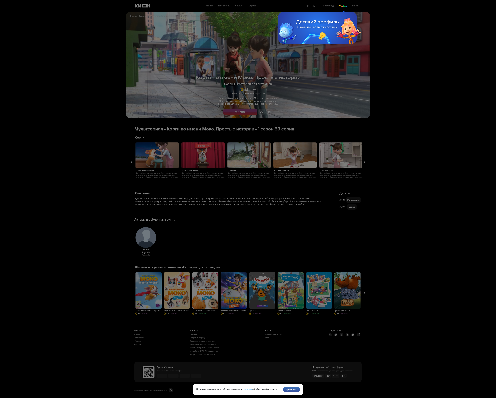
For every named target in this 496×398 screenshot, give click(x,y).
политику (247, 389)
